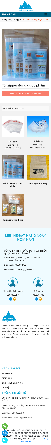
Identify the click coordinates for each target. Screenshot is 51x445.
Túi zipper (12, 141)
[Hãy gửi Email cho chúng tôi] (3, 440)
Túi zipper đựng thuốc (13, 220)
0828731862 (24, 93)
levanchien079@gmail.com (22, 269)
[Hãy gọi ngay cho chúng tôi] (3, 426)
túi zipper (17, 19)
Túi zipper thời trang (38, 183)
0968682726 (20, 265)
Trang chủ (6, 19)
